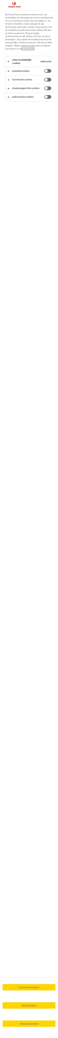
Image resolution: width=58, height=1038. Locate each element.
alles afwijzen (29, 1005)
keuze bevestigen (29, 987)
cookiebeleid (28, 48)
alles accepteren (29, 1023)
